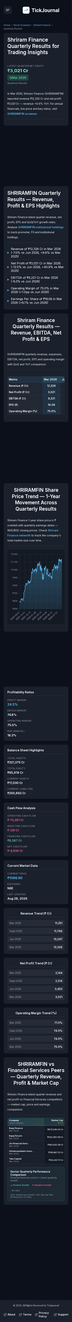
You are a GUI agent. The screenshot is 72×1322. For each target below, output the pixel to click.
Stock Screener (21, 25)
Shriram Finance (42, 25)
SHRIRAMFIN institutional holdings (41, 227)
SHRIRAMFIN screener (22, 113)
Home (7, 25)
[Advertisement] (36, 155)
